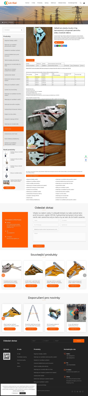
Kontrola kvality (21, 360)
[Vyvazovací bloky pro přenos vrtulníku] (6, 159)
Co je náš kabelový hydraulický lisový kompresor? (73, 325)
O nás (33, 3)
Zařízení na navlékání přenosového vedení (10, 143)
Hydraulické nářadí (10, 75)
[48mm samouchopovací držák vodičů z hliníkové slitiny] (76, 270)
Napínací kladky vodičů (11, 40)
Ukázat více (9, 187)
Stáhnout (53, 3)
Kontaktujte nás (72, 3)
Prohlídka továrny (22, 357)
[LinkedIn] (77, 391)
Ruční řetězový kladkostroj (12, 138)
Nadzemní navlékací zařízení (12, 50)
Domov (27, 3)
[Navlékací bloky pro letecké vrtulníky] (6, 166)
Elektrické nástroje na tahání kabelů (12, 79)
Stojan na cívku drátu (10, 114)
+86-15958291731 (10, 232)
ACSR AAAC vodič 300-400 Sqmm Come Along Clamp (32, 282)
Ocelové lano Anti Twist (11, 134)
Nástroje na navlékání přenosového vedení (10, 45)
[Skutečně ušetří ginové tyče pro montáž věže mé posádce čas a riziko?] (33, 313)
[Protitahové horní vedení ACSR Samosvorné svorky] (11, 270)
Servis (18, 366)
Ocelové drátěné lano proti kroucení (12, 55)
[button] (3, 275)
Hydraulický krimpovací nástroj (13, 109)
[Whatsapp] (82, 391)
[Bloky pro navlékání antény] (6, 173)
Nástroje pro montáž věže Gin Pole (13, 65)
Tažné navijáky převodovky (12, 60)
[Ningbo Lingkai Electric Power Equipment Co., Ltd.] (10, 1)
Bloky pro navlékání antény (16, 173)
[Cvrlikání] (74, 391)
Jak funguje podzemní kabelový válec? (53, 325)
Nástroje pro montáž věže (11, 124)
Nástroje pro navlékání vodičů (13, 99)
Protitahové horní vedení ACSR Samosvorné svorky (10, 282)
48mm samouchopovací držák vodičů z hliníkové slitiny (75, 282)
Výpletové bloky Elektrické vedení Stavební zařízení (16, 180)
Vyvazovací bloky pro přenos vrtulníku (16, 159)
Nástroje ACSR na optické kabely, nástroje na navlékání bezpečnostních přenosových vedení (55, 282)
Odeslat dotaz (62, 3)
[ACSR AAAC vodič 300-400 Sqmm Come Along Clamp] (33, 270)
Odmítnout (15, 393)
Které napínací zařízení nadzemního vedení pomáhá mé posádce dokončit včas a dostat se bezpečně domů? (11, 325)
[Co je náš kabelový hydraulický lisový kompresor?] (76, 313)
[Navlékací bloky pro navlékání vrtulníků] (6, 152)
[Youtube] (80, 391)
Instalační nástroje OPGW (11, 119)
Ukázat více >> (9, 285)
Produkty (39, 3)
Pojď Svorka (17, 22)
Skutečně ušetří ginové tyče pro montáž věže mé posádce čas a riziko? (33, 325)
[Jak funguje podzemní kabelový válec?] (54, 313)
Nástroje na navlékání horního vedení (13, 94)
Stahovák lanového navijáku (12, 104)
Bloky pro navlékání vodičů (12, 84)
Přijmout (22, 393)
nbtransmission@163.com (13, 238)
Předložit (39, 246)
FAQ (18, 363)
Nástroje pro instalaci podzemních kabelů (10, 70)
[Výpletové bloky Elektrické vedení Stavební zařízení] (6, 180)
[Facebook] (72, 391)
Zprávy (46, 3)
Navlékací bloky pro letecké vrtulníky (16, 166)
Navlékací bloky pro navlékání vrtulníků (16, 152)
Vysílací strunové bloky (11, 89)
